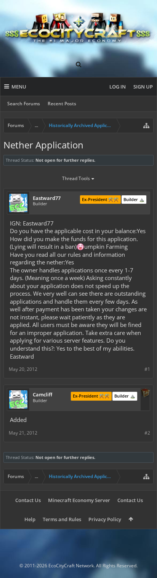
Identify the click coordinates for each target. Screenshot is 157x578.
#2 (147, 433)
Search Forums (23, 103)
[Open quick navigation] (146, 125)
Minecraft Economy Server (79, 500)
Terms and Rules (62, 519)
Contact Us (28, 500)
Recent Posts (62, 103)
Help (29, 519)
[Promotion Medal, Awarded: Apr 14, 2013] (145, 393)
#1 (147, 369)
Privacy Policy (104, 519)
